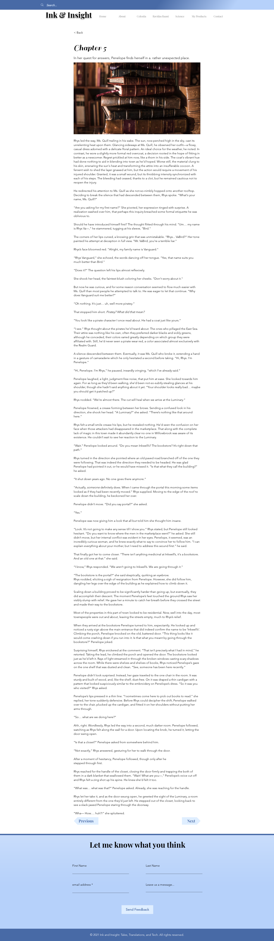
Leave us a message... (160, 884)
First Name (79, 865)
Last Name (153, 865)
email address (81, 884)
